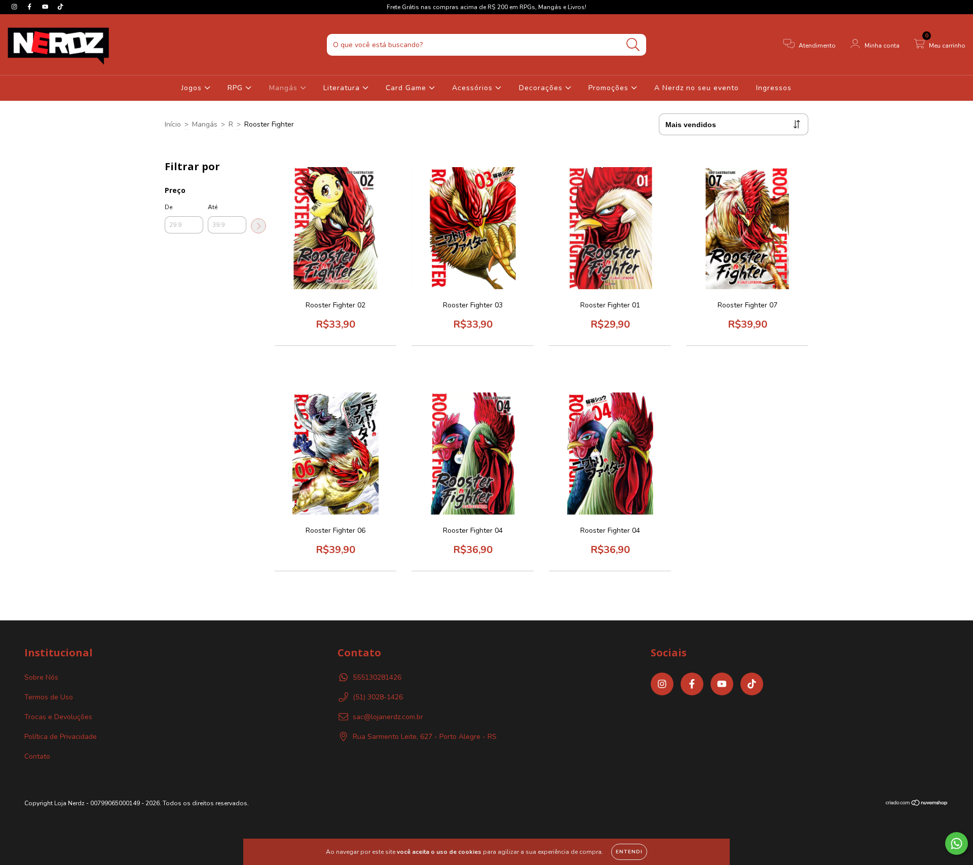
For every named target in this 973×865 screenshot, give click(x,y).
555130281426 (377, 677)
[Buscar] (633, 45)
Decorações (542, 88)
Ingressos (774, 88)
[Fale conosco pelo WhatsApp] (956, 843)
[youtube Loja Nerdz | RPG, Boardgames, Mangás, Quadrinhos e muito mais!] (46, 7)
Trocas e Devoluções (58, 717)
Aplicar (258, 225)
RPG (236, 88)
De (168, 207)
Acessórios (473, 88)
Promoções (609, 88)
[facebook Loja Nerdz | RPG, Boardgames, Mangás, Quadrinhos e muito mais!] (30, 7)
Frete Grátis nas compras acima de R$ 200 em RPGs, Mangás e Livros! (486, 7)
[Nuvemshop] (917, 804)
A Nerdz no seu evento (696, 88)
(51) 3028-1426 (378, 697)
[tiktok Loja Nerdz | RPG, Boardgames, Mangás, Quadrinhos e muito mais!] (60, 7)
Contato (37, 756)
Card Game (407, 88)
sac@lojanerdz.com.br (388, 717)
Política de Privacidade (60, 736)
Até (212, 207)
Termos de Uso (48, 697)
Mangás (284, 88)
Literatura (342, 88)
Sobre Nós (41, 677)
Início (173, 124)
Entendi (629, 851)
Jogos (192, 88)
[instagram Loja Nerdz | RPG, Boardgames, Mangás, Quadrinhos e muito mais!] (15, 7)
